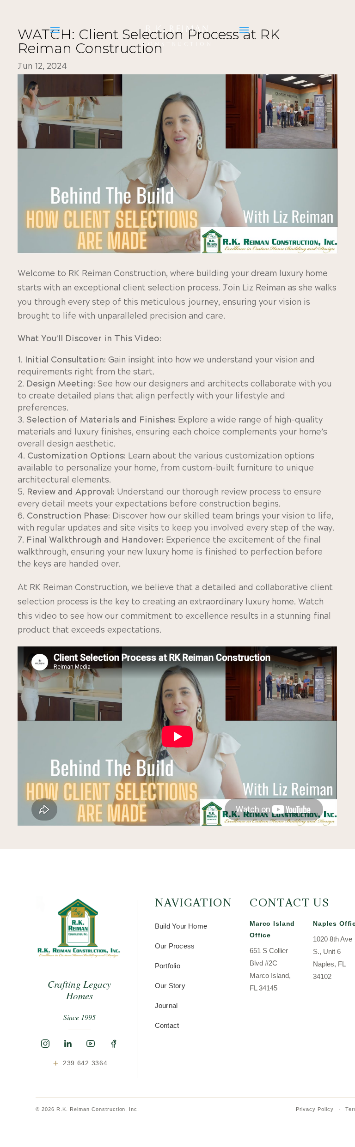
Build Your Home (181, 926)
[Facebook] (113, 1043)
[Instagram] (45, 1043)
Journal (166, 1005)
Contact (167, 1025)
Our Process (175, 946)
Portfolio (167, 966)
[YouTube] (90, 1043)
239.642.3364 (79, 1063)
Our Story (170, 986)
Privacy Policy (315, 1109)
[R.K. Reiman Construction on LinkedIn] (68, 1043)
